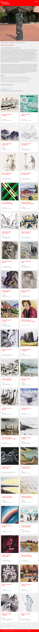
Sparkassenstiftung (4, 42)
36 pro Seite (20, 90)
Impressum (23, 630)
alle (22, 90)
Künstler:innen (18, 42)
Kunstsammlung (12, 42)
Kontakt (18, 630)
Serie (13, 90)
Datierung (7, 90)
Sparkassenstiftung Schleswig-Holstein (8, 630)
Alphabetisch (3, 90)
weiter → (10, 625)
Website (11, 84)
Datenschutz (29, 630)
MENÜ (36, 1)
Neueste (10, 90)
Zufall (16, 90)
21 (6, 625)
